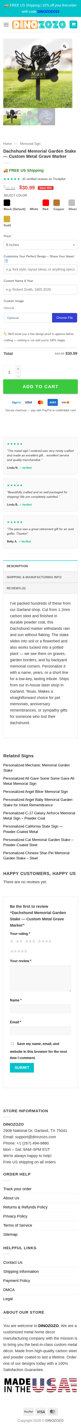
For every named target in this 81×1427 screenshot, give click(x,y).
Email (15, 1022)
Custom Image (14, 301)
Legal (8, 1299)
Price (14, 236)
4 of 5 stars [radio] (44, 942)
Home (7, 143)
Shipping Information (21, 1271)
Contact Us (12, 1262)
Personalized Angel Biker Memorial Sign (35, 792)
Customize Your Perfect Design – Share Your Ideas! (39, 258)
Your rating (20, 934)
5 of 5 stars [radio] (18, 952)
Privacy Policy (15, 1216)
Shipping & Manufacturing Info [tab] (34, 577)
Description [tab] (17, 566)
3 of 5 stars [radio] (29, 942)
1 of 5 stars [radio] (11, 942)
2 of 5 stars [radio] (18, 942)
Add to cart (41, 386)
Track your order (17, 1189)
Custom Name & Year (18, 280)
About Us (11, 1198)
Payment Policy (16, 1280)
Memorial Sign (30, 143)
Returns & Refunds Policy (25, 1207)
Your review (20, 961)
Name (16, 1000)
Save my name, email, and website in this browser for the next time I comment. (38, 1051)
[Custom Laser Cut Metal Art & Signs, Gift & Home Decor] (39, 24)
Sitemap (10, 1234)
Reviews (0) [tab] (16, 588)
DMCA (9, 1290)
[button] (6, 24)
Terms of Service (17, 1225)
